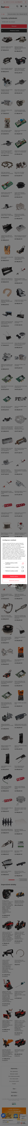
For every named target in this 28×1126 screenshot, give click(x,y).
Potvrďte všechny (14, 576)
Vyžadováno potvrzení (14, 580)
